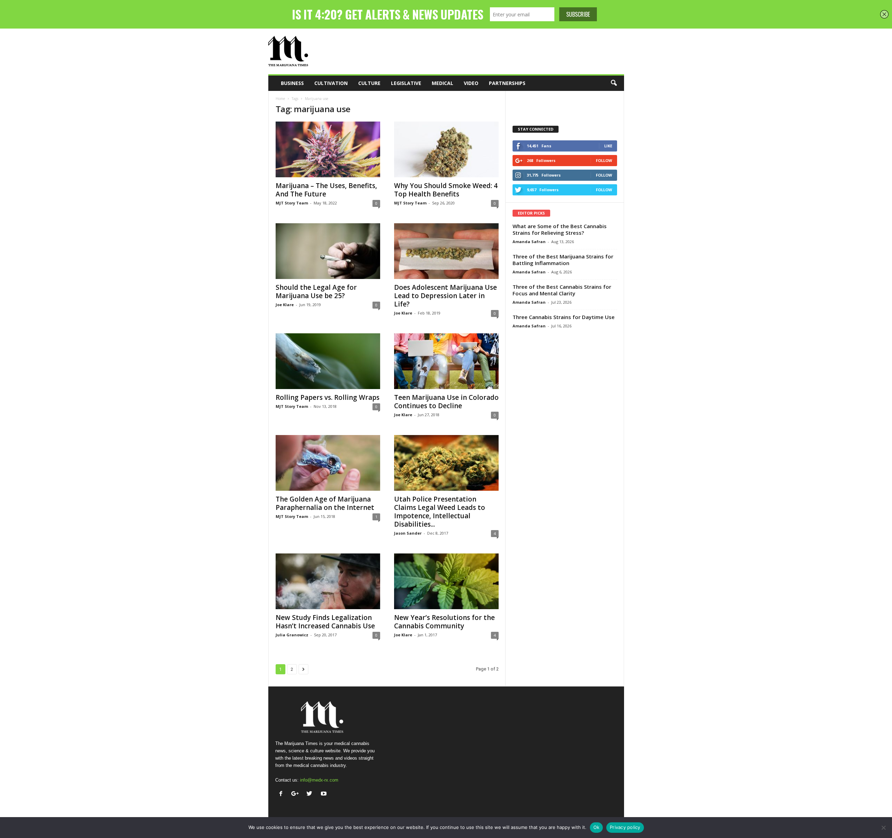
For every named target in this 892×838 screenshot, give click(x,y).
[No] (883, 827)
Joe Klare (285, 304)
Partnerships (507, 83)
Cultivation (331, 83)
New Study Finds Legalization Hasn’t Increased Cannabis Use (325, 621)
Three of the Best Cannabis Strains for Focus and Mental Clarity (562, 290)
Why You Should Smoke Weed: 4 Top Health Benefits (446, 190)
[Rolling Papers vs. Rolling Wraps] (328, 361)
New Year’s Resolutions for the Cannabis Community (444, 621)
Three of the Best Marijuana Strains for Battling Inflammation (563, 259)
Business (292, 83)
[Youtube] (324, 794)
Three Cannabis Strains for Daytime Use (564, 316)
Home (280, 98)
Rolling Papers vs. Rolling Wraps (327, 397)
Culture (369, 83)
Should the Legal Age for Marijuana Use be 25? (316, 291)
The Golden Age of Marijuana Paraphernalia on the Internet (325, 503)
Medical (442, 83)
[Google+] (297, 794)
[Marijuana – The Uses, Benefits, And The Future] (328, 149)
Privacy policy (625, 827)
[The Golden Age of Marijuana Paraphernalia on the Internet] (328, 463)
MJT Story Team (292, 202)
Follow (604, 160)
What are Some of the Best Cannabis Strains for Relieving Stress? (560, 229)
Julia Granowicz (292, 634)
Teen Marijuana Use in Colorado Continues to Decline (446, 401)
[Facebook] (282, 794)
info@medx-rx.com (319, 780)
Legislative (406, 83)
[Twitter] (311, 794)
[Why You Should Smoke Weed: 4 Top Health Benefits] (446, 149)
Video (471, 83)
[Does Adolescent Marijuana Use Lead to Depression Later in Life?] (446, 251)
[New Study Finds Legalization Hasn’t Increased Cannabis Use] (328, 581)
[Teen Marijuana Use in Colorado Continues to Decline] (446, 361)
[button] (613, 83)
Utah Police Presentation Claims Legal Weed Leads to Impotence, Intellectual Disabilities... (439, 512)
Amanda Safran (529, 241)
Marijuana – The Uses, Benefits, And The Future (326, 190)
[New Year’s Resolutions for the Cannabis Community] (446, 581)
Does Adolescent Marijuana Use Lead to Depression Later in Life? (445, 296)
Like (608, 145)
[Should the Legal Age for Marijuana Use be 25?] (328, 251)
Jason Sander (408, 533)
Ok (596, 827)
